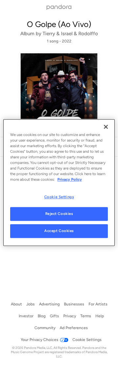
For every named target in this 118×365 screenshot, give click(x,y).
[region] (59, 182)
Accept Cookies (59, 230)
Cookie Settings (59, 197)
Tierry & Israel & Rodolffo (70, 34)
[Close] (106, 126)
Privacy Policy (69, 179)
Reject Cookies (59, 213)
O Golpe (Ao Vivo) (59, 24)
